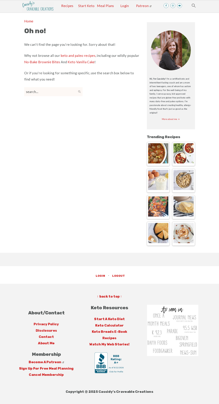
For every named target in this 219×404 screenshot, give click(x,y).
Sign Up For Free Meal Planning (46, 368)
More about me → (171, 119)
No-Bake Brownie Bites (42, 62)
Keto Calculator (109, 325)
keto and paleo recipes (78, 55)
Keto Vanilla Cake (81, 62)
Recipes (67, 6)
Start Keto (86, 6)
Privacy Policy (46, 324)
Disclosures (46, 330)
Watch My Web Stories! (109, 344)
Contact (46, 337)
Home (29, 21)
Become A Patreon (45, 362)
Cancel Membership (46, 375)
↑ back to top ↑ (109, 296)
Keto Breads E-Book (109, 332)
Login (124, 6)
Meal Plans (105, 6)
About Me (46, 343)
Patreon (142, 6)
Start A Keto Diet (109, 319)
